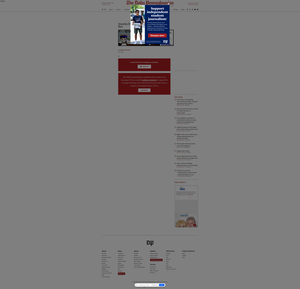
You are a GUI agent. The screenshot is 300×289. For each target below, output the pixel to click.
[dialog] (150, 144)
